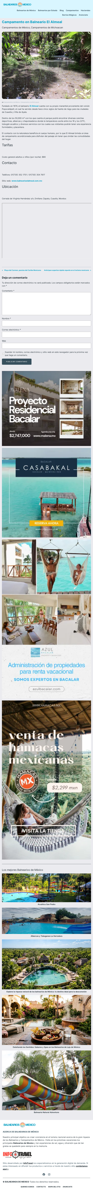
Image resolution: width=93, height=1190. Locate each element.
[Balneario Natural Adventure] (46, 1080)
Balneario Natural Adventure (46, 1112)
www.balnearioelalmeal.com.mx (27, 181)
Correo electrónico (11, 329)
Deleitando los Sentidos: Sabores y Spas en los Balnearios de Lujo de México (46, 1047)
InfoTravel (28, 1163)
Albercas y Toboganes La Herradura (46, 936)
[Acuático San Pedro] (46, 888)
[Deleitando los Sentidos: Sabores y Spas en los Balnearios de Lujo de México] (46, 1020)
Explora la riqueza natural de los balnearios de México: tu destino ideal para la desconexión (47, 992)
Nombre (6, 318)
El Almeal (34, 106)
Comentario (8, 291)
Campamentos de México (16, 27)
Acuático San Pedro (46, 904)
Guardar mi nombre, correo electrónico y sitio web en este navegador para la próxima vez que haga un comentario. (46, 353)
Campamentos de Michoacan (47, 27)
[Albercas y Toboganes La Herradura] (46, 921)
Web (4, 341)
